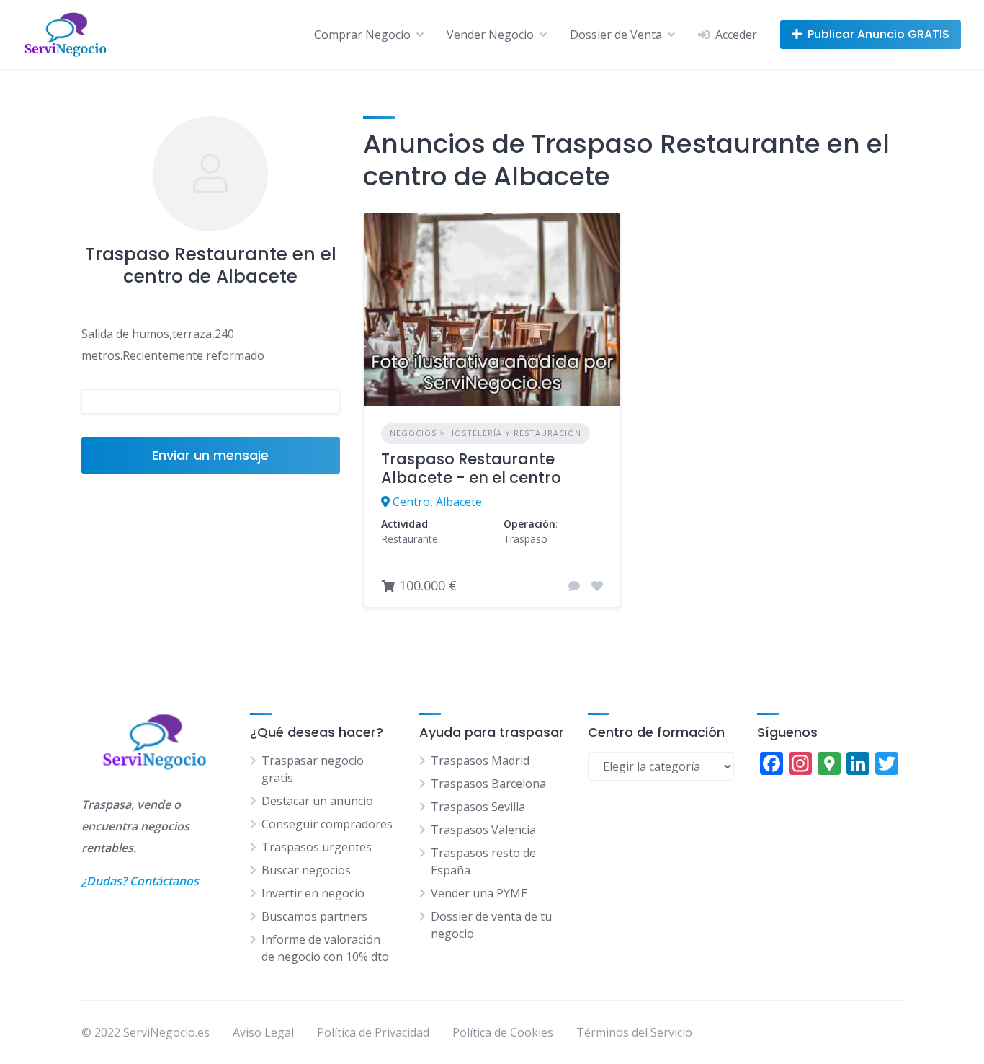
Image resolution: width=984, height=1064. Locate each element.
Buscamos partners (314, 916)
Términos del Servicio (634, 1032)
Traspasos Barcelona (488, 784)
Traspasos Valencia (483, 830)
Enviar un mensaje (210, 455)
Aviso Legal (263, 1032)
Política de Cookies (502, 1032)
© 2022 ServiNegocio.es (145, 1032)
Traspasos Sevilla (478, 807)
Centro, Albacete (437, 502)
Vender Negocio (490, 35)
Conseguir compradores (327, 824)
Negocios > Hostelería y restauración (485, 432)
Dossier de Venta (616, 35)
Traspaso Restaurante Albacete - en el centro (471, 468)
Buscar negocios (306, 870)
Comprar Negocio (362, 35)
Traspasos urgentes (316, 847)
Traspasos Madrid (480, 760)
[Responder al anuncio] (574, 586)
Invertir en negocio (312, 893)
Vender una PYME (479, 893)
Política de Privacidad (373, 1032)
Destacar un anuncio (317, 801)
